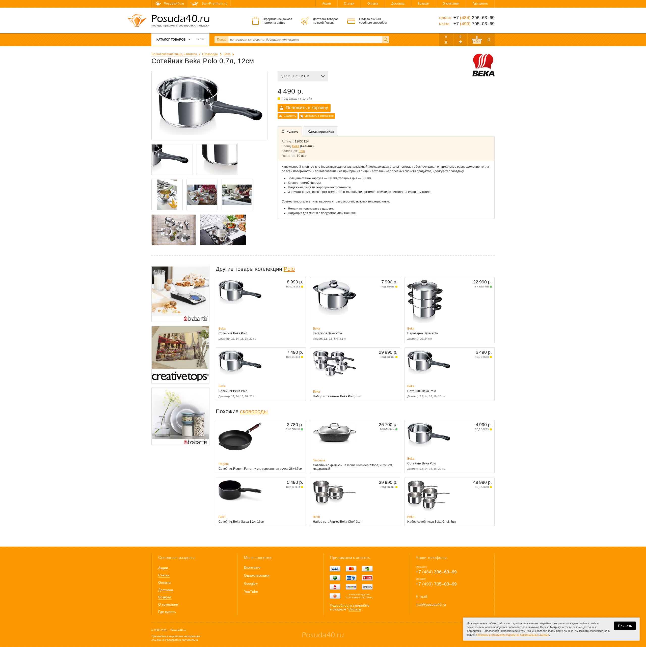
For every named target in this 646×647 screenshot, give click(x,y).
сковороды (254, 411)
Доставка (398, 3)
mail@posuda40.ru (431, 604)
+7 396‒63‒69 (436, 571)
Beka (227, 54)
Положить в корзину (307, 107)
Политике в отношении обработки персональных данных (512, 634)
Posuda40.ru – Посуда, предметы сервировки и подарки (180, 21)
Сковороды (210, 54)
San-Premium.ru (215, 3)
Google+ (251, 583)
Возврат (423, 3)
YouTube (251, 592)
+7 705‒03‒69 (436, 583)
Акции (326, 3)
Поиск (221, 39)
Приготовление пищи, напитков (174, 54)
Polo (302, 151)
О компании (451, 3)
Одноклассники (257, 575)
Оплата (372, 3)
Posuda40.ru (173, 639)
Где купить (480, 3)
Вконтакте (252, 567)
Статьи (349, 3)
